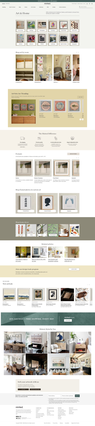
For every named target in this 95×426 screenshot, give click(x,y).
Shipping (48, 412)
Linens (31, 234)
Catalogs (70, 410)
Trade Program (74, 3)
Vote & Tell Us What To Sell (35, 389)
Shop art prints (73, 153)
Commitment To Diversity (40, 414)
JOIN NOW (67, 320)
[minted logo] (47, 3)
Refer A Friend (71, 412)
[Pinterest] (17, 416)
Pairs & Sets (74, 30)
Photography (42, 30)
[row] (47, 12)
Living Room (19, 82)
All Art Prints (20, 30)
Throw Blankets (53, 234)
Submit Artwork (80, 3)
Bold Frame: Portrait (51, 304)
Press (37, 412)
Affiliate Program (61, 409)
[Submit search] (79, 6)
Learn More (14, 342)
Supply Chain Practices (75, 423)
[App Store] (18, 418)
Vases (42, 234)
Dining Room (38, 82)
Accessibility (67, 423)
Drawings (53, 30)
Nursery (56, 82)
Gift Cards (48, 413)
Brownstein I (5, 304)
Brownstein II (20, 304)
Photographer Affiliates (62, 410)
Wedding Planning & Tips (73, 409)
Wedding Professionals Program (62, 415)
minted (3, 3)
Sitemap (61, 423)
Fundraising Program (61, 413)
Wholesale (59, 417)
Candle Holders (20, 234)
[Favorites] (89, 4)
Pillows (74, 234)
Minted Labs (38, 417)
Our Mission (38, 409)
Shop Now (81, 97)
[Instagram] (20, 416)
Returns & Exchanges (50, 410)
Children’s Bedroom (77, 82)
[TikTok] (19, 416)
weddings (8, 3)
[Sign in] (87, 4)
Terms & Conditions (47, 423)
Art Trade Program (61, 412)
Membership (71, 413)
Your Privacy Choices (50, 414)
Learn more (74, 269)
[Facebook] (16, 416)
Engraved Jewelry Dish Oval (81, 304)
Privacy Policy (55, 423)
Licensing (59, 418)
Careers (37, 410)
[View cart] (92, 4)
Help (47, 409)
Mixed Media (63, 30)
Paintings (31, 30)
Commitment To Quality (40, 413)
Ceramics (63, 234)
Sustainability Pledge (39, 416)
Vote (84, 3)
